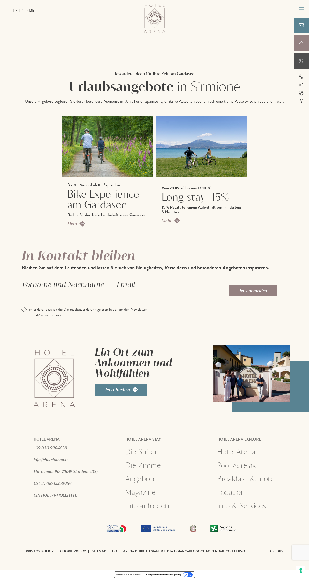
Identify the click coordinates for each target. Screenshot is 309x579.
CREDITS (276, 551)
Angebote (155, 478)
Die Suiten (142, 451)
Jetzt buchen (117, 389)
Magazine (140, 492)
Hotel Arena (236, 451)
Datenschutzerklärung (79, 309)
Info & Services (241, 505)
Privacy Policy (40, 551)
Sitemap (99, 551)
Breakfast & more (245, 478)
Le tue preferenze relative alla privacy (163, 574)
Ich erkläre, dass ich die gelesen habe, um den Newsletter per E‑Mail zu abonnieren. (87, 312)
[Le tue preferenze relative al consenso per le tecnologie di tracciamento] (300, 570)
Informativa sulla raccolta (128, 574)
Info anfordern (148, 505)
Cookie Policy (73, 551)
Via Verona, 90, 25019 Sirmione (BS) (66, 471)
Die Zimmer (144, 465)
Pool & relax (236, 465)
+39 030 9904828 (50, 447)
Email (126, 284)
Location (231, 492)
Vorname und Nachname (63, 284)
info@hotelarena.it (51, 459)
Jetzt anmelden (253, 290)
